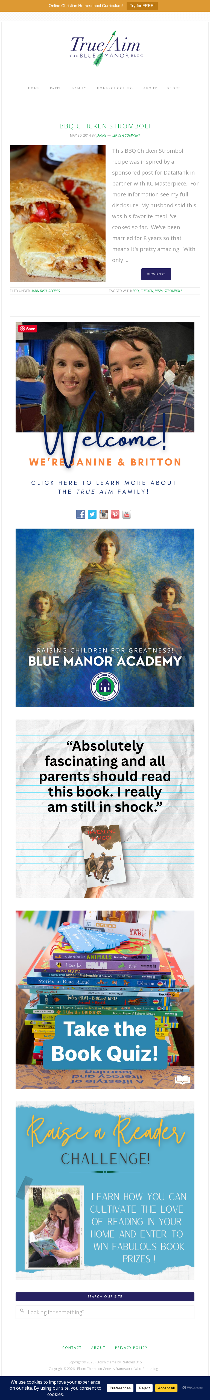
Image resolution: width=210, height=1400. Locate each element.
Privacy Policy (131, 1347)
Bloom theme (106, 1362)
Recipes (54, 290)
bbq (136, 290)
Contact (72, 1347)
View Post (156, 274)
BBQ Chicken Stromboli (105, 125)
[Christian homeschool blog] (105, 493)
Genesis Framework (117, 1368)
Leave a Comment (126, 135)
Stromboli (173, 290)
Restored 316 (132, 1362)
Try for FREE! (142, 5)
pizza (159, 290)
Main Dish (39, 290)
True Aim (105, 48)
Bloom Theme (87, 1368)
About (98, 1347)
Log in (157, 1368)
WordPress (142, 1368)
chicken (147, 290)
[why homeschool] (105, 896)
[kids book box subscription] (105, 1087)
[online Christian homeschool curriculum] (105, 705)
